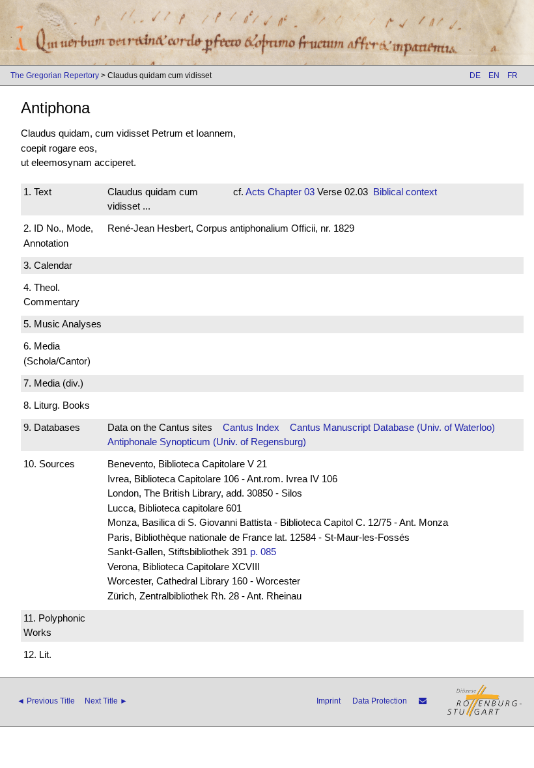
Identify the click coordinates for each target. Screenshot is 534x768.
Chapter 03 (290, 191)
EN (493, 75)
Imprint (328, 701)
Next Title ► (106, 701)
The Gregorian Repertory (54, 75)
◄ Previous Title (46, 701)
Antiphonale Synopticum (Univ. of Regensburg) (206, 441)
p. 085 (263, 551)
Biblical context (405, 191)
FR (512, 75)
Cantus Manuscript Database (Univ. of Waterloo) (392, 427)
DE (475, 75)
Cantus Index (251, 427)
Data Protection (379, 701)
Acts (255, 191)
